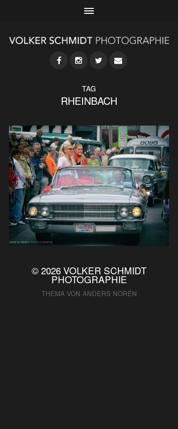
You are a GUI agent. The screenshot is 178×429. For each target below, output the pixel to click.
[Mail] (118, 60)
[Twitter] (98, 60)
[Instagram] (79, 60)
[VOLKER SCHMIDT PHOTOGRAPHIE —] (89, 40)
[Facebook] (59, 60)
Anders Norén (110, 293)
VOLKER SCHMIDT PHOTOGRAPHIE (99, 274)
